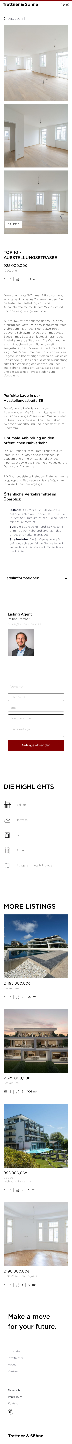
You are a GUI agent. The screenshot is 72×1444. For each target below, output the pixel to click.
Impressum (15, 1397)
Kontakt (13, 1404)
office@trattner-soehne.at (25, 624)
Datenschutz (16, 1390)
